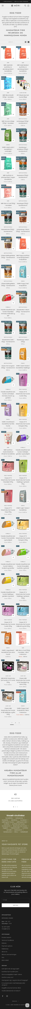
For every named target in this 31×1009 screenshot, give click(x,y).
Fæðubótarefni (15, 828)
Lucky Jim (8, 676)
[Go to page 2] (19, 723)
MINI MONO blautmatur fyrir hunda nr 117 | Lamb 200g (8, 680)
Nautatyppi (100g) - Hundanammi (23, 204)
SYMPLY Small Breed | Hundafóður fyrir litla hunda (8, 424)
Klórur (16, 832)
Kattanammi (18, 830)
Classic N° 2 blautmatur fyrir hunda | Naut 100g (8, 510)
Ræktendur (5, 949)
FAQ (3, 957)
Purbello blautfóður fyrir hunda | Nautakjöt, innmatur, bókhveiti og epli (8, 312)
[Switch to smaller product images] (28, 42)
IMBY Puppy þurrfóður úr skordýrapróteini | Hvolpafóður (22, 257)
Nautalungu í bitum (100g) (23, 341)
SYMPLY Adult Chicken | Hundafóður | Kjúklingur (23, 367)
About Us (4, 952)
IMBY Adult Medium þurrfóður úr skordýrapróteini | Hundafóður (23, 68)
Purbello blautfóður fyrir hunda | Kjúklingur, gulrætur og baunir (8, 594)
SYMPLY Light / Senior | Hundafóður (22, 509)
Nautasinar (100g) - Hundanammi (23, 176)
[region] (15, 798)
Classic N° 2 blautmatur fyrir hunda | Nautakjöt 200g (8, 480)
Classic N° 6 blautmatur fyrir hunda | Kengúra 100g (23, 424)
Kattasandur (19, 818)
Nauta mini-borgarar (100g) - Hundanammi (8, 367)
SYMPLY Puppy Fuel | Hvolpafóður (23, 284)
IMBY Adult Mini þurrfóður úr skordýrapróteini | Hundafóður (8, 68)
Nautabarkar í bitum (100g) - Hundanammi (23, 311)
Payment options (7, 946)
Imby (8, 62)
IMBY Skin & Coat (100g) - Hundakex (8, 204)
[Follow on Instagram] (7, 996)
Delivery (4, 943)
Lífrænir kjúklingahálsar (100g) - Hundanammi (8, 256)
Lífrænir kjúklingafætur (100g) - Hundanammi (8, 284)
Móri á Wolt (5, 960)
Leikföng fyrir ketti (21, 822)
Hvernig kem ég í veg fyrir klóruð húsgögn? (15, 980)
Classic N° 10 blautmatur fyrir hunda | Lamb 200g (8, 624)
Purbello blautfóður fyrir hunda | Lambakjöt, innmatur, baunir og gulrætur (8, 395)
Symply (8, 144)
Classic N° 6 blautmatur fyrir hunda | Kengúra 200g (23, 538)
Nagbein (5, 828)
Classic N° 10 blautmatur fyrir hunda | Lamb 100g (23, 394)
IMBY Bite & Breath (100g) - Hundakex (8, 96)
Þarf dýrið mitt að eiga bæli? (10, 969)
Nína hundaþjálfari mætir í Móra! (12, 974)
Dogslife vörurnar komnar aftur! (11, 988)
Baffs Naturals (23, 118)
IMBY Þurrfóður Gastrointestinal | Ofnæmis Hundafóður (8, 452)
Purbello (8, 307)
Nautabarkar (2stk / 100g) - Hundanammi (8, 341)
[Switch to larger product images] (25, 42)
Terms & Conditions (8, 940)
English (14, 1001)
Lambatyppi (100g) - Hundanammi (23, 122)
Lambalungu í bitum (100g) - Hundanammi (23, 230)
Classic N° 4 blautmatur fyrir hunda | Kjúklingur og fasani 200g (23, 595)
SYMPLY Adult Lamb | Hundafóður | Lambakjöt (8, 149)
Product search (6, 937)
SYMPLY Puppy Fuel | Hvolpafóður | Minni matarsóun (23, 710)
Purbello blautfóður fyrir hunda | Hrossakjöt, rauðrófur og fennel (23, 566)
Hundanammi (6, 826)
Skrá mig (15, 905)
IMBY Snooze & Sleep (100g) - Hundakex (8, 122)
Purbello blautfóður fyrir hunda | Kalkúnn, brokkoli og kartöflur (8, 566)
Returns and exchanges (9, 954)
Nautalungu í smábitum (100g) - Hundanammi (23, 149)
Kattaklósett (24, 832)
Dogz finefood (23, 389)
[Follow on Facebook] (2, 996)
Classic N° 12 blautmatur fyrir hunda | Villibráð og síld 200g (23, 624)
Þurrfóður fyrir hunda (18, 824)
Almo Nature (22, 92)
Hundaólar (5, 820)
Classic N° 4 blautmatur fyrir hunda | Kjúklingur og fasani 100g (23, 481)
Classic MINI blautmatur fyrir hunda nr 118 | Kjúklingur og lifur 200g (8, 711)
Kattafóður (14, 820)
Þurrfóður (7, 824)
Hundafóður (9, 818)
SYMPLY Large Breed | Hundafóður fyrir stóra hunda (8, 652)
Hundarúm (23, 820)
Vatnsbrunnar (7, 832)
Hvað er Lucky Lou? (7, 977)
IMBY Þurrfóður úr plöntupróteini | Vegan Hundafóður (8, 177)
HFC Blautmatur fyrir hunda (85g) (23, 96)
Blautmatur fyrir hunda (20, 826)
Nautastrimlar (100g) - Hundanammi (8, 230)
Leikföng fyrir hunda (8, 822)
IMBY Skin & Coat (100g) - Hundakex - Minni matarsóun (23, 652)
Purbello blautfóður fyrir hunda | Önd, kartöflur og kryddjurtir (8, 538)
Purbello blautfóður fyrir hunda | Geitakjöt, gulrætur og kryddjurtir (23, 452)
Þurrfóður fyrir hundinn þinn (10, 971)
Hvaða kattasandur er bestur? (11, 991)
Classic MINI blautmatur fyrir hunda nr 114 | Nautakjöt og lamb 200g (23, 681)
